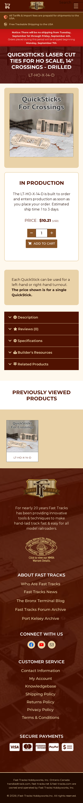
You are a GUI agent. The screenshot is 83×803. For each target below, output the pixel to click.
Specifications (29, 341)
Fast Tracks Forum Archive (40, 609)
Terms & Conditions (40, 717)
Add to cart (44, 243)
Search (65, 2)
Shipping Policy (41, 694)
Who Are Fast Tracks (40, 584)
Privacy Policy (40, 709)
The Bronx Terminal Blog (40, 600)
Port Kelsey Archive (40, 618)
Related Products (32, 364)
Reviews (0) (28, 329)
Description (27, 317)
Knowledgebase (40, 686)
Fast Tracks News (40, 592)
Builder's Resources (34, 352)
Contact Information (40, 670)
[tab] (41, 317)
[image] (41, 125)
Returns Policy (40, 702)
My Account (40, 678)
